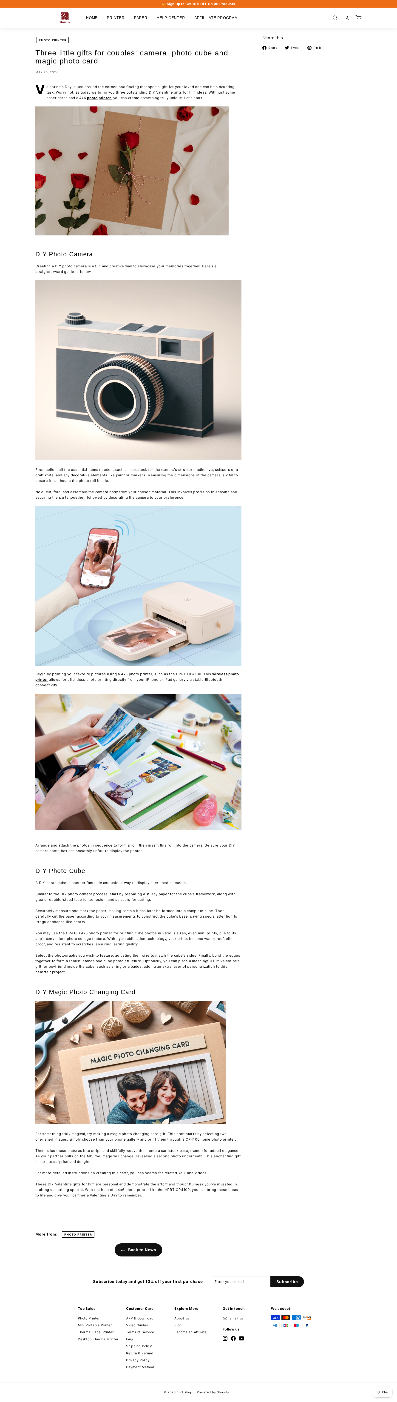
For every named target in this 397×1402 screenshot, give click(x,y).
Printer (116, 18)
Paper (140, 18)
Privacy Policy (138, 1360)
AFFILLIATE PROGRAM (216, 18)
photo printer (52, 40)
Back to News (141, 1249)
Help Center (171, 18)
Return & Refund (139, 1353)
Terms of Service (140, 1332)
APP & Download (140, 1318)
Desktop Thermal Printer (98, 1339)
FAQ (129, 1339)
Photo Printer (89, 1318)
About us (181, 1318)
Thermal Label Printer (96, 1332)
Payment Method (140, 1367)
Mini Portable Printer (95, 1325)
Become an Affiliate (190, 1332)
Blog (178, 1325)
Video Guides (137, 1325)
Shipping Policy (139, 1346)
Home (92, 18)
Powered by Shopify (213, 1392)
